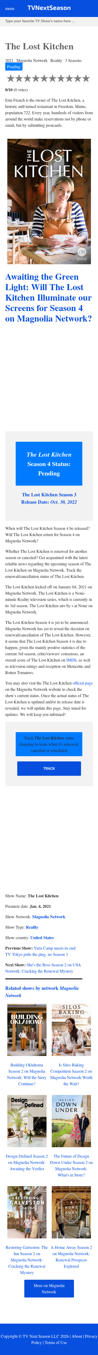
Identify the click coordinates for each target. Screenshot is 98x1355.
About (77, 1336)
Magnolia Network (48, 917)
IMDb (71, 660)
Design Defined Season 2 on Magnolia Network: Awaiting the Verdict (27, 1162)
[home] (49, 9)
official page (83, 683)
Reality (32, 927)
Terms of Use (56, 1342)
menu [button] (9, 8)
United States (42, 937)
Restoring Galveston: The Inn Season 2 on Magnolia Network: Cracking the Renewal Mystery (27, 1259)
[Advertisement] (49, 378)
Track (49, 769)
